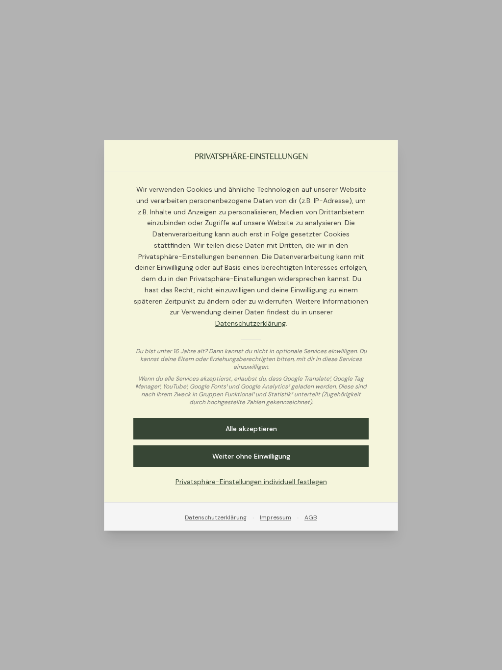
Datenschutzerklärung (250, 323)
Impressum (275, 517)
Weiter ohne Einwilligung (251, 455)
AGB (310, 517)
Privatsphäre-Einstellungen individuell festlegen (251, 481)
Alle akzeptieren (251, 428)
